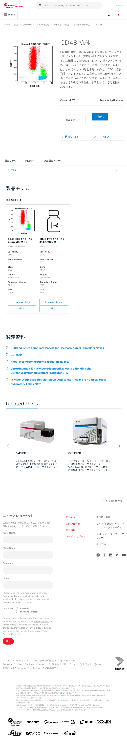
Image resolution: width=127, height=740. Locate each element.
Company (8, 563)
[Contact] (109, 15)
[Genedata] (69, 722)
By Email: (8, 608)
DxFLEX (21, 453)
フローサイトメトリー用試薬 (36, 24)
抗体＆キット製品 (61, 24)
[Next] (119, 445)
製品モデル (10, 160)
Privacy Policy (41, 621)
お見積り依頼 (70, 136)
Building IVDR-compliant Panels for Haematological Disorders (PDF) (57, 348)
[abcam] (33, 722)
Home (7, 24)
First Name (9, 548)
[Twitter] (117, 555)
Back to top (115, 500)
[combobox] (69, 5)
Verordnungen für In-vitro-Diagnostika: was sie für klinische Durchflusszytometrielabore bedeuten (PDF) (51, 370)
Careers (70, 517)
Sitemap (101, 544)
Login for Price (22, 302)
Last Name (9, 533)
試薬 (16, 24)
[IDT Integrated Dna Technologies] (104, 723)
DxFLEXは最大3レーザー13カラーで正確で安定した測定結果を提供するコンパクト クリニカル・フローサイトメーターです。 (37, 465)
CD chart (16, 355)
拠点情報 (70, 530)
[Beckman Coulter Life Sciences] (13, 5)
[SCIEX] (69, 734)
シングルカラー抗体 (83, 24)
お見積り (100, 116)
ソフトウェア (101, 136)
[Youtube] (124, 555)
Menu (11, 14)
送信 (8, 641)
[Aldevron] (51, 722)
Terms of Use (9, 624)
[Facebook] (98, 555)
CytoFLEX (74, 453)
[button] (40, 5)
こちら (63, 693)
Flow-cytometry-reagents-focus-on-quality (40, 361)
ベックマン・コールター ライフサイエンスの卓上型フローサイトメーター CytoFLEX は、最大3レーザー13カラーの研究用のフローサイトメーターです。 (89, 465)
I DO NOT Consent (28, 611)
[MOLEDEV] (33, 733)
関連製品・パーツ (53, 160)
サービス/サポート (76, 536)
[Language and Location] (118, 15)
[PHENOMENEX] (51, 733)
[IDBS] (86, 722)
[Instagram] (104, 555)
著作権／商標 (103, 517)
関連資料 (30, 160)
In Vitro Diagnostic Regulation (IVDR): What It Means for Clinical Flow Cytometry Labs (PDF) (58, 381)
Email (6, 578)
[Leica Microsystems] (15, 733)
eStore (119, 5)
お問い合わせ (73, 523)
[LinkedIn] (110, 555)
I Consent (24, 608)
